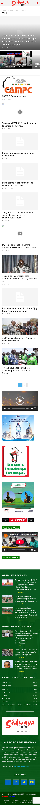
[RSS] (16, 782)
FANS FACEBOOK (10, 558)
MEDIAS (10, 10)
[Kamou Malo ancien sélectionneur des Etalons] (20, 141)
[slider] (18, 408)
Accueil (4, 10)
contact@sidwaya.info (21, 766)
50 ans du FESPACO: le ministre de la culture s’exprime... (19, 124)
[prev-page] (10, 385)
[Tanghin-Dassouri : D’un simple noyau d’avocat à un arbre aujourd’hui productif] (20, 201)
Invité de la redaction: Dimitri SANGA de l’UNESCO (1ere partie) (19, 246)
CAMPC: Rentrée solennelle (15, 96)
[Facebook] (8, 782)
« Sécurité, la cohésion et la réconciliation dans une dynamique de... (19, 278)
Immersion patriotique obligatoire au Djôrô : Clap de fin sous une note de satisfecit (26, 598)
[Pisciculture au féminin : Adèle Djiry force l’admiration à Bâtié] (20, 297)
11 (14, 385)
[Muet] (32, 408)
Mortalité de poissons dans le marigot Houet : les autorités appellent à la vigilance (26, 652)
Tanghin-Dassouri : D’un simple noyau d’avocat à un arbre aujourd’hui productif (17, 215)
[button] (20, 400)
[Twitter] (24, 782)
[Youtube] (32, 782)
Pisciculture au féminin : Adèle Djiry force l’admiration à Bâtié (19, 309)
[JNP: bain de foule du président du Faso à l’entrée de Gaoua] (20, 326)
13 (24, 385)
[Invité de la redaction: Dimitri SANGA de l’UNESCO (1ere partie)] (20, 233)
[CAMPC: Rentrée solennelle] (20, 84)
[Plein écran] (35, 408)
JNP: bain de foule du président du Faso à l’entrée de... (19, 339)
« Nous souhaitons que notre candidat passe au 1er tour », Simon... (16, 370)
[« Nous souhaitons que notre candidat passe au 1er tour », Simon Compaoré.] (20, 356)
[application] (20, 401)
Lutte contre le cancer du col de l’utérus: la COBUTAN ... (17, 184)
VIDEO (17, 10)
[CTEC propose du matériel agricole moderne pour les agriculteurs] (16, 62)
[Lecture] (5, 408)
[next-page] (29, 385)
